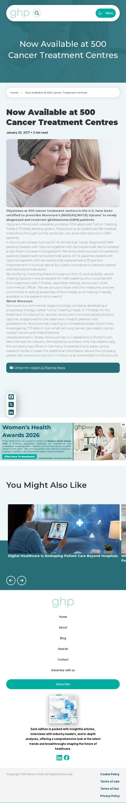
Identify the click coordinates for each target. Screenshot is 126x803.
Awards (63, 649)
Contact (63, 659)
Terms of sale (109, 781)
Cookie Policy (109, 774)
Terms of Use (109, 788)
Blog (63, 638)
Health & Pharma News (48, 368)
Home (14, 92)
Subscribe (63, 684)
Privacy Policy (110, 796)
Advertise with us (63, 670)
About (63, 627)
